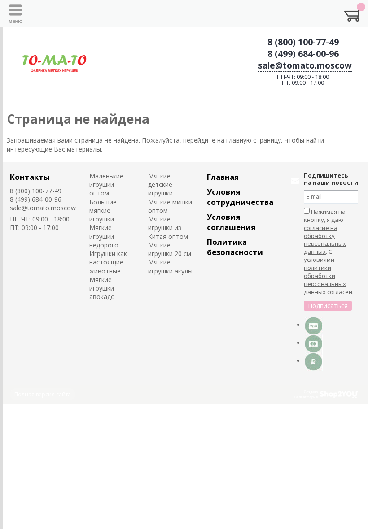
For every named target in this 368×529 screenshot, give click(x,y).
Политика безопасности (235, 247)
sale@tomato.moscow (305, 65)
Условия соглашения (231, 222)
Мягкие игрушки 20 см (169, 249)
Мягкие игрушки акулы (170, 266)
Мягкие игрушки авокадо (102, 288)
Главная (223, 177)
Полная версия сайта (42, 394)
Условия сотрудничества (240, 196)
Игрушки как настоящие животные (108, 262)
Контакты (30, 177)
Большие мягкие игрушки (103, 211)
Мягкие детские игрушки (160, 185)
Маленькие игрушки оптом (106, 185)
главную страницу (253, 140)
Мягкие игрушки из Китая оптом (168, 228)
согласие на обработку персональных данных (325, 240)
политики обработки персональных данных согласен (328, 280)
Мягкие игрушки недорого (103, 236)
